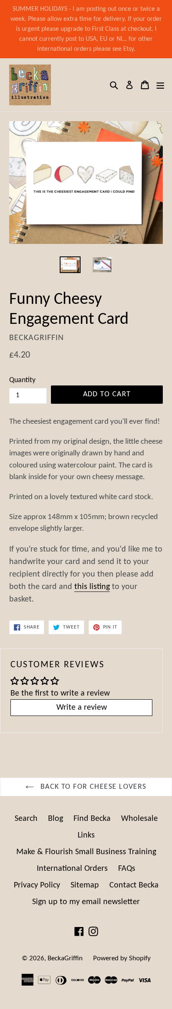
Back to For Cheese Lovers (92, 787)
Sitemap (85, 885)
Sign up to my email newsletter (86, 902)
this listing (92, 587)
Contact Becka (134, 885)
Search (26, 819)
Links (86, 835)
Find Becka (92, 819)
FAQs (126, 869)
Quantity (22, 380)
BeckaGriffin (65, 958)
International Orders (72, 869)
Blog (55, 819)
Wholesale (139, 819)
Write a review (81, 707)
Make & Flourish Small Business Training (86, 852)
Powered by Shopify (122, 958)
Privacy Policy (37, 885)
